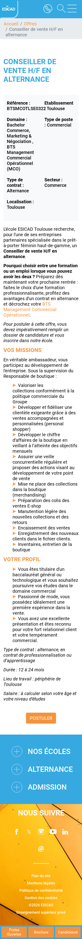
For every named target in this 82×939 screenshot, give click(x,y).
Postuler (41, 718)
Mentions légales (41, 883)
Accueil (11, 23)
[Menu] (72, 9)
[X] (29, 832)
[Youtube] (53, 832)
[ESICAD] (9, 9)
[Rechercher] (60, 9)
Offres (30, 23)
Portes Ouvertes (14, 932)
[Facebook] (16, 832)
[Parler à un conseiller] (47, 9)
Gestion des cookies (41, 898)
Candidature (68, 932)
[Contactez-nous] (41, 849)
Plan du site (41, 876)
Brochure (41, 932)
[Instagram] (41, 832)
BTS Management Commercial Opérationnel (29, 309)
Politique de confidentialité (41, 890)
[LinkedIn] (65, 832)
